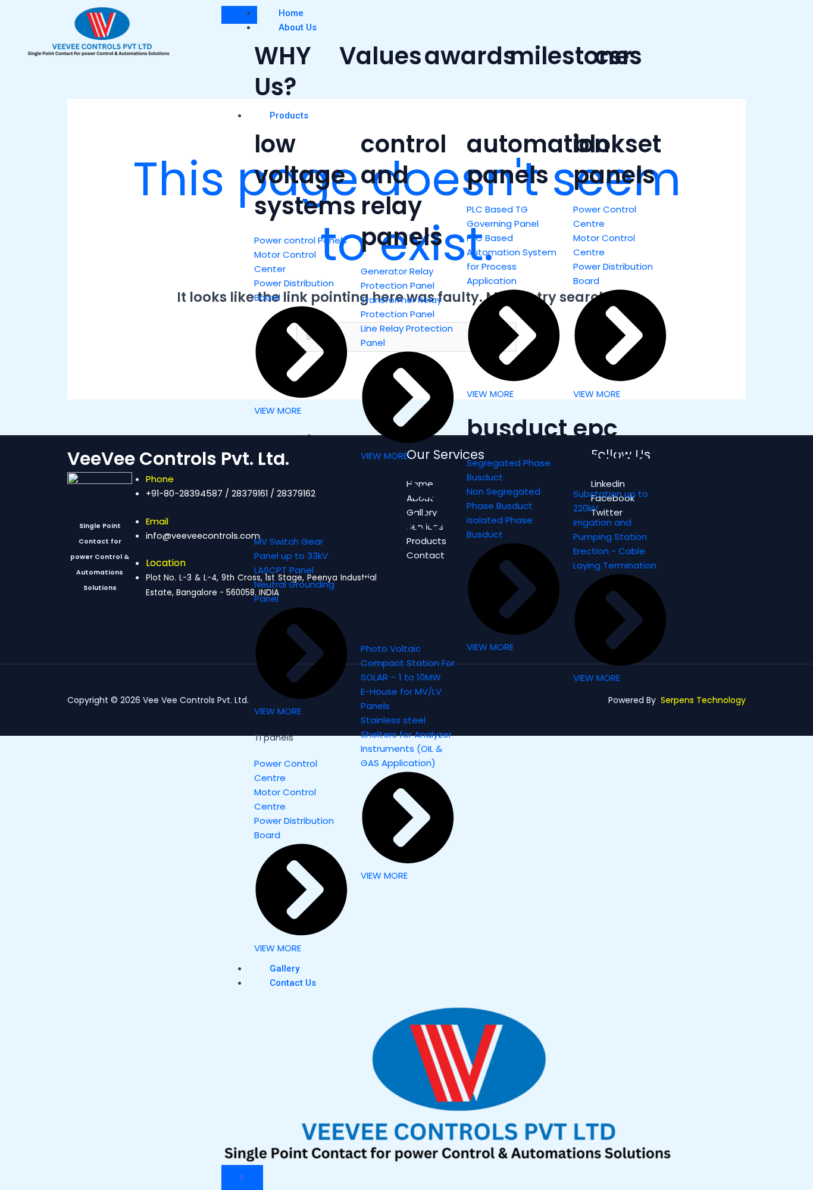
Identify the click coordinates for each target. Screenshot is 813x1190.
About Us (298, 27)
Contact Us (293, 982)
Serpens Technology (703, 700)
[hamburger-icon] (239, 15)
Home (291, 13)
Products (289, 115)
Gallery (284, 968)
